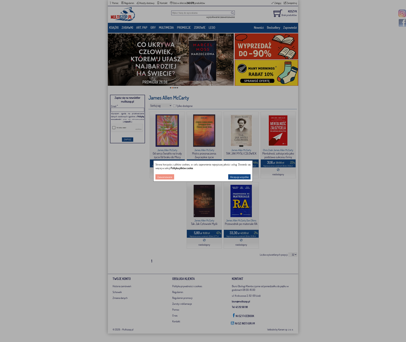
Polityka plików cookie (182, 168)
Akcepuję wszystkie (239, 177)
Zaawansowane (164, 177)
